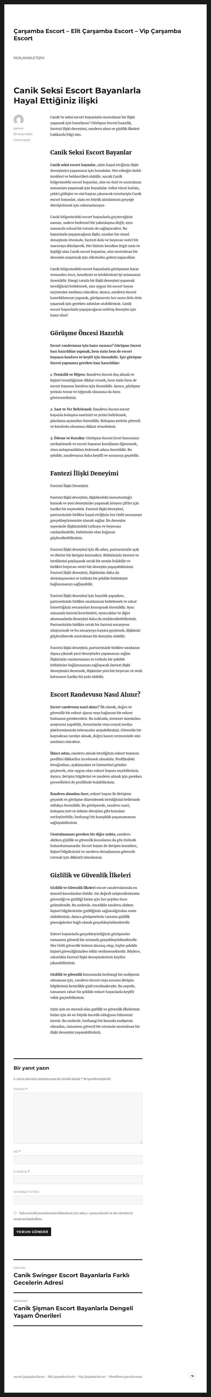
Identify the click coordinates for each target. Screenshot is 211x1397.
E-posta (22, 1172)
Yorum (21, 1089)
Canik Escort (22, 139)
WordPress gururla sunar (125, 1377)
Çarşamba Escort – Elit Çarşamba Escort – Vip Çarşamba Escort (64, 1377)
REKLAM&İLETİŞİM (29, 58)
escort (18, 1377)
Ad (17, 1151)
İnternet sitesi (26, 1192)
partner (19, 128)
